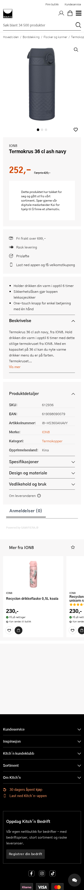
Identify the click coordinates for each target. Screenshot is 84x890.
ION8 (13, 145)
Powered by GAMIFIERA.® (22, 527)
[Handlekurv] (70, 13)
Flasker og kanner (55, 36)
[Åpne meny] (78, 13)
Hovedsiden (11, 36)
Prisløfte (22, 255)
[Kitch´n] (7, 13)
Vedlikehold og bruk (27, 484)
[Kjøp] (18, 630)
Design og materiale (28, 473)
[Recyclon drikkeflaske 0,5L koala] (33, 574)
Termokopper (52, 440)
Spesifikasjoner (24, 461)
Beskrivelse (20, 320)
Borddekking (31, 36)
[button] (76, 130)
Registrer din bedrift (25, 853)
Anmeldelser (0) (25, 510)
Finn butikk (52, 4)
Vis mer (14, 366)
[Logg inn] (61, 13)
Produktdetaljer (24, 393)
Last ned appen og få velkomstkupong (45, 264)
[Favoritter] (9, 630)
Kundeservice (73, 4)
